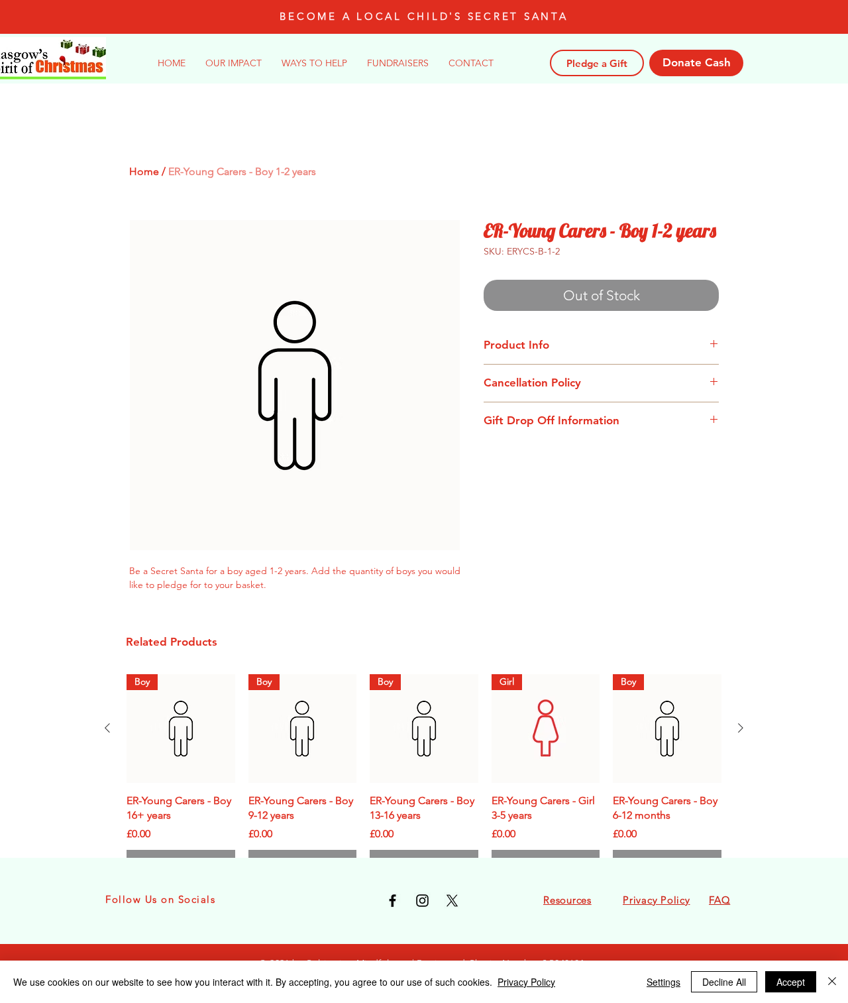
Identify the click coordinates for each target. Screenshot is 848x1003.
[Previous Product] (107, 728)
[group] (424, 775)
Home (144, 171)
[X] (452, 900)
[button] (314, 63)
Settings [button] (663, 981)
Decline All (724, 981)
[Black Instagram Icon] (422, 900)
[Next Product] (741, 728)
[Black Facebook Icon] (392, 900)
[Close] (832, 981)
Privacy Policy (526, 981)
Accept (790, 981)
